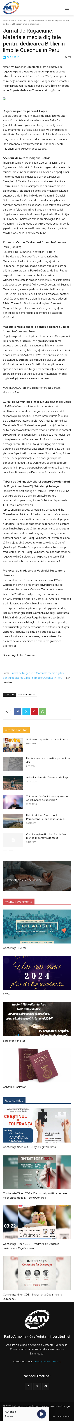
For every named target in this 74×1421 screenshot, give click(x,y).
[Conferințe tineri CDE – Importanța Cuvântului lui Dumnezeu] (37, 1273)
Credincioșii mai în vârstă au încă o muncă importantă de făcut (46, 836)
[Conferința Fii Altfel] (37, 927)
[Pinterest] (34, 711)
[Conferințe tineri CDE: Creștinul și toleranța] (37, 1125)
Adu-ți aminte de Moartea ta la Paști (47, 777)
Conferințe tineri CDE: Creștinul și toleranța (29, 1147)
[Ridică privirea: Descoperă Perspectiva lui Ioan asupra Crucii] (13, 821)
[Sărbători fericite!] (37, 1019)
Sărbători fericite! (14, 1041)
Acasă (5, 20)
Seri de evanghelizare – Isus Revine (47, 739)
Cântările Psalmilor (14, 1087)
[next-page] (11, 853)
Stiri (13, 20)
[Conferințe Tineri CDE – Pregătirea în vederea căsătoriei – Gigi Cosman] (37, 1222)
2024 (6, 994)
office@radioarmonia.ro (47, 1361)
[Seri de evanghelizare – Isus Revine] (13, 745)
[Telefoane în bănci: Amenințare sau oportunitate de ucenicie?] (13, 802)
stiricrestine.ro (26, 694)
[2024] (37, 973)
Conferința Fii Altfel (15, 948)
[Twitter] (26, 711)
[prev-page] (5, 853)
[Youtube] (45, 1386)
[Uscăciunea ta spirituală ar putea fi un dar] (13, 764)
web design (64, 1406)
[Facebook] (17, 711)
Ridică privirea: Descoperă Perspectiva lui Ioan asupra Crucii (45, 817)
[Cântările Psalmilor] (37, 1065)
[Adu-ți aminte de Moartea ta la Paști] (13, 783)
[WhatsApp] (42, 711)
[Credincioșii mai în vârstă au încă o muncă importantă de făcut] (13, 840)
